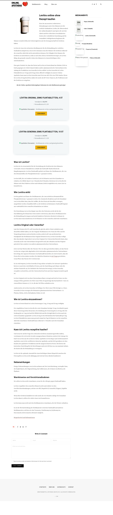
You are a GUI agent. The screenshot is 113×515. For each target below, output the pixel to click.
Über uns (52, 487)
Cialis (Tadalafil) (88, 28)
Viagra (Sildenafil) (89, 21)
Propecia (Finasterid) (91, 49)
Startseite (42, 487)
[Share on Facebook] (6, 19)
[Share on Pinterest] (26, 427)
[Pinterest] (6, 27)
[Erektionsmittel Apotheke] (20, 4)
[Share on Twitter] (6, 23)
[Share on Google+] (23, 427)
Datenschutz (61, 487)
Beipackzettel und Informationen (24, 417)
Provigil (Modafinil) (87, 43)
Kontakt (71, 487)
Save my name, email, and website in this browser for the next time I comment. (33, 461)
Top (57, 496)
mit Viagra (54, 256)
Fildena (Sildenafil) (95, 58)
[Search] (99, 4)
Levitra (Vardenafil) (90, 35)
